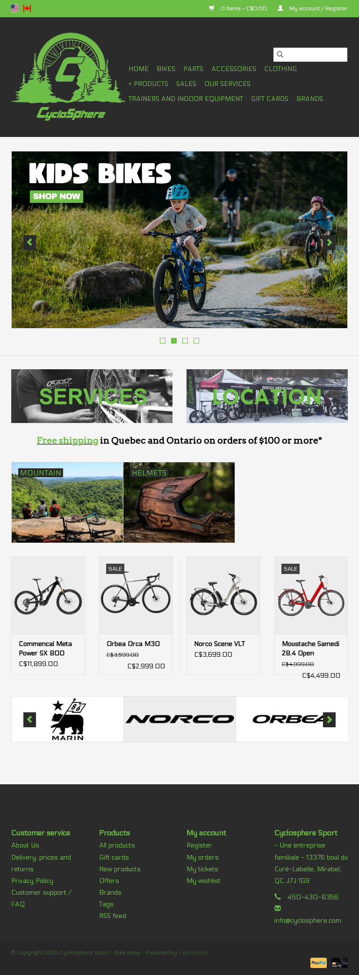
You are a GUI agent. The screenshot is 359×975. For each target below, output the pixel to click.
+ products (148, 84)
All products (117, 845)
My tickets (202, 869)
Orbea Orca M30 (133, 644)
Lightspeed (193, 952)
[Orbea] (196, 719)
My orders (203, 857)
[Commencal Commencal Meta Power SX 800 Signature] (48, 595)
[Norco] (84, 719)
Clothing (280, 69)
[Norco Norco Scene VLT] (223, 595)
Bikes (166, 69)
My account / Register (318, 8)
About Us (25, 845)
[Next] (329, 242)
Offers (109, 881)
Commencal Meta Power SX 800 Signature (45, 649)
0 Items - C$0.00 (243, 8)
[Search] (280, 54)
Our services (227, 84)
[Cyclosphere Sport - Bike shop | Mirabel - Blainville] (68, 76)
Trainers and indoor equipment (186, 99)
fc (27, 8)
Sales (186, 84)
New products (120, 869)
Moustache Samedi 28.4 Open (310, 648)
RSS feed (112, 916)
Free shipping (67, 440)
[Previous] (29, 242)
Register (199, 845)
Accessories (233, 69)
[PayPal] (317, 962)
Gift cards (269, 99)
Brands (309, 99)
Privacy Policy (32, 881)
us (15, 8)
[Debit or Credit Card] (338, 962)
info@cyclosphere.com (307, 921)
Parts (193, 69)
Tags (106, 904)
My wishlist (204, 881)
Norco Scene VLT (219, 644)
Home (139, 69)
